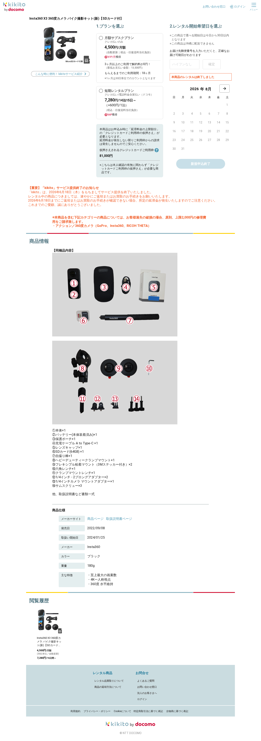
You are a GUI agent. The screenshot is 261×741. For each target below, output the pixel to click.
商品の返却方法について (107, 687)
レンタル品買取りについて (109, 680)
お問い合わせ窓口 (147, 687)
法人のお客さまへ (147, 693)
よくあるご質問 (145, 680)
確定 (211, 64)
